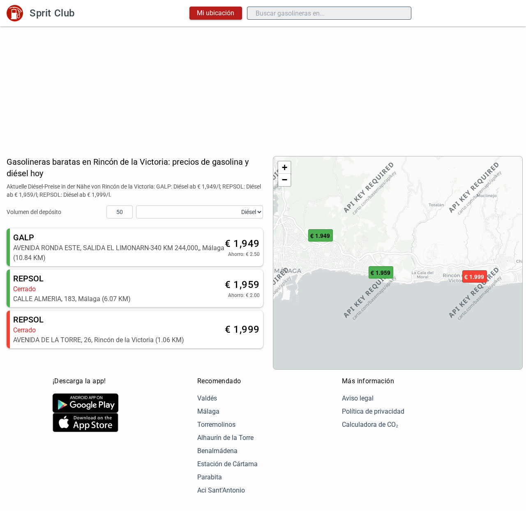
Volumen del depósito (34, 212)
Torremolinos (216, 424)
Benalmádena (217, 451)
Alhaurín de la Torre (225, 438)
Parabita (209, 477)
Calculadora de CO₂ (370, 424)
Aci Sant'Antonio (221, 490)
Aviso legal (358, 398)
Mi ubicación (215, 13)
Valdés (207, 398)
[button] (381, 272)
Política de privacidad (373, 411)
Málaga (208, 411)
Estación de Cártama (227, 464)
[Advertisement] (263, 87)
